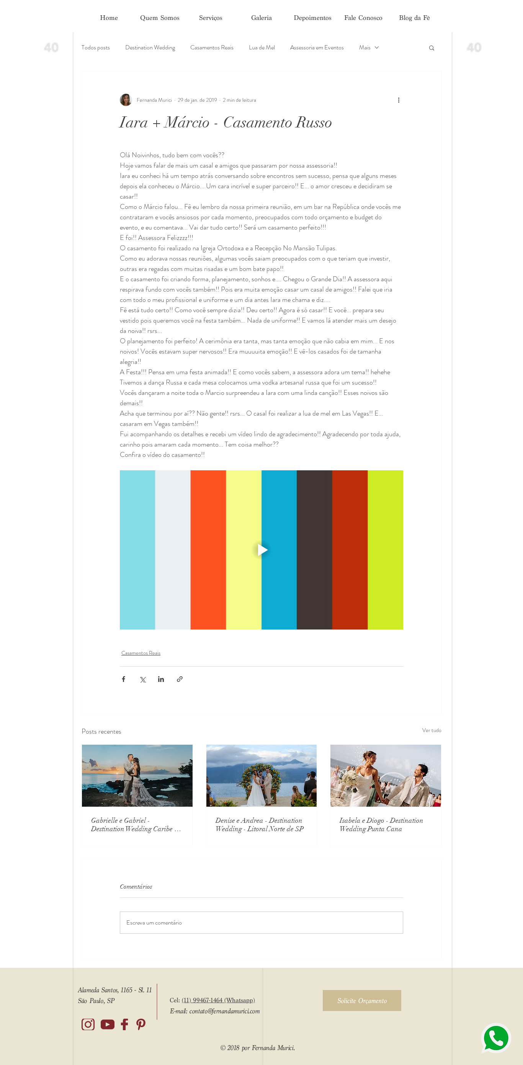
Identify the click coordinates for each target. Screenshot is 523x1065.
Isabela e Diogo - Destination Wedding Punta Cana (381, 824)
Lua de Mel (262, 47)
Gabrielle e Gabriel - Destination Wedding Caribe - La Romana (134, 824)
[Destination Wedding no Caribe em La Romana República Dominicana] (137, 776)
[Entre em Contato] (496, 1038)
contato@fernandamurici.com (224, 1010)
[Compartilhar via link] (179, 679)
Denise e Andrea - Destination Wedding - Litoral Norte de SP (260, 824)
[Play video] (261, 550)
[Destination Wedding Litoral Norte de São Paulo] (261, 776)
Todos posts (96, 47)
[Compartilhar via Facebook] (123, 679)
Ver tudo (431, 730)
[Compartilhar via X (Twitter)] (142, 679)
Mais (365, 47)
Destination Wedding (150, 47)
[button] (431, 47)
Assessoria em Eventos (317, 47)
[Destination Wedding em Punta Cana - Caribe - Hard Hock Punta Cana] (385, 776)
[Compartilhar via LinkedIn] (161, 679)
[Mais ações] (398, 99)
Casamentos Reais (212, 47)
